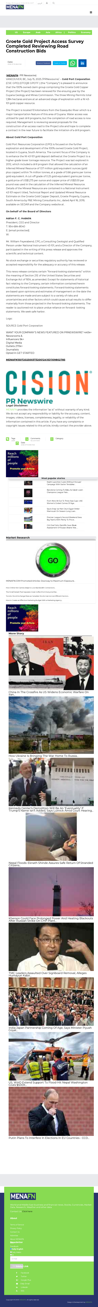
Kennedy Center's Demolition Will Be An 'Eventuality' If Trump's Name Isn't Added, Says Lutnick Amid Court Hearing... (51, 809)
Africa (58, 32)
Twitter (23, 1276)
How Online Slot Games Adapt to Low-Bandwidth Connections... (31, 588)
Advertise (14, 1235)
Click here (27, 1211)
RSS (22, 1291)
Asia (47, 32)
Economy (85, 32)
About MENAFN (17, 1239)
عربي (40, 3)
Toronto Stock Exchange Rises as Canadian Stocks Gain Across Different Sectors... (37, 596)
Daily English (17, 1249)
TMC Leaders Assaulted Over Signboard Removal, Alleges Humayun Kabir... (48, 974)
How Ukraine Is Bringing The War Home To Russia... (43, 756)
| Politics (71, 32)
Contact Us (14, 1232)
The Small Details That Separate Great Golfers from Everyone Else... (32, 592)
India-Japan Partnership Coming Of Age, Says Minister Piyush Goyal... (50, 1029)
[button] (47, 3)
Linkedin (24, 1287)
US (13, 32)
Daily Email (25, 1284)
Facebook (24, 1273)
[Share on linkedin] (82, 63)
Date (10, 62)
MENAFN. (23, 1300)
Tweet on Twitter (60, 63)
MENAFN (12, 75)
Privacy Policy (16, 1228)
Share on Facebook (43, 63)
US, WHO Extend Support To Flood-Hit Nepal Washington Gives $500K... (48, 1084)
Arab (38, 32)
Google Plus (25, 1280)
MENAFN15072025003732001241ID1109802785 (35, 359)
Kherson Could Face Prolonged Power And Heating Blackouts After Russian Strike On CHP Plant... (51, 919)
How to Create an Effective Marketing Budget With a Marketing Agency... (34, 600)
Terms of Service (17, 1225)
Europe (26, 32)
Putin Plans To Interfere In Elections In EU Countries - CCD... (49, 1138)
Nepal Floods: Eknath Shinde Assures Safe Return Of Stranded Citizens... (51, 864)
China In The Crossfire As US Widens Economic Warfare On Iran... (49, 693)
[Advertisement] (49, 21)
